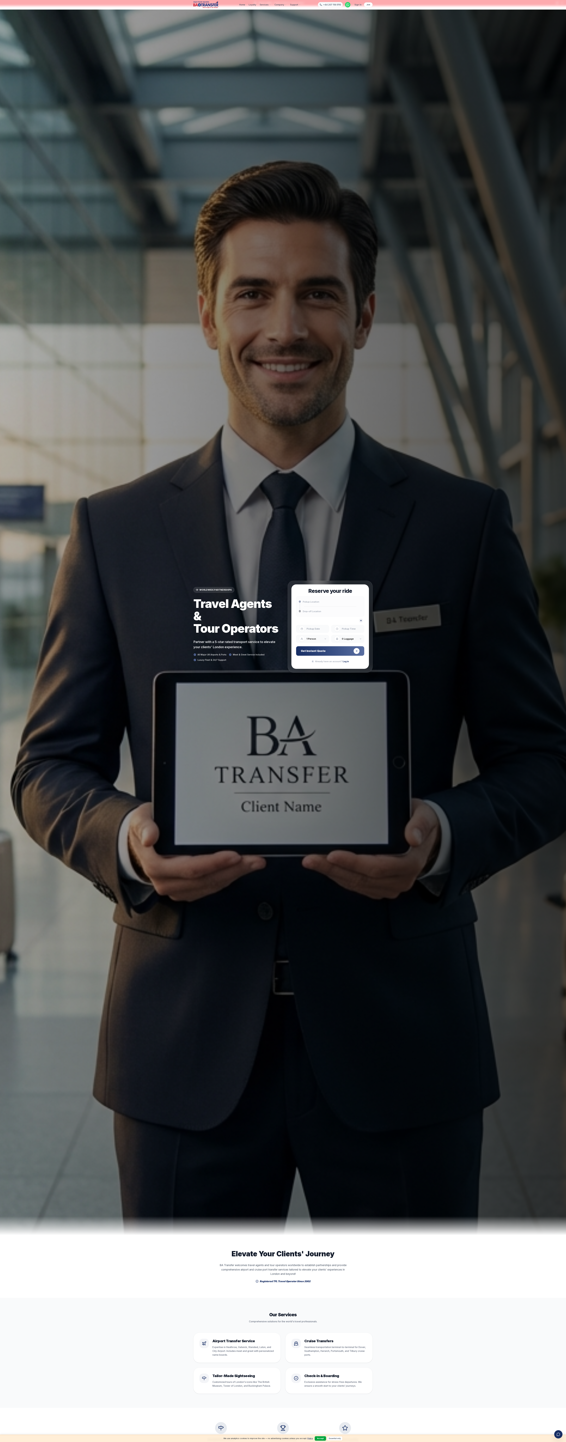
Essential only (335, 1438)
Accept (320, 1438)
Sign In (358, 4)
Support (294, 4)
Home (242, 4)
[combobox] (330, 601)
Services (264, 4)
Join (368, 5)
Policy (310, 1438)
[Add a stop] (361, 621)
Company (279, 4)
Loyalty (252, 4)
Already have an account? (332, 661)
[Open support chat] (558, 1434)
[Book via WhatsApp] (347, 4)
